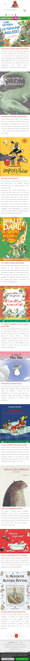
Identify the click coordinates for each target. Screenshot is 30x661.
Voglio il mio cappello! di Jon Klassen (11, 508)
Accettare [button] (22, 659)
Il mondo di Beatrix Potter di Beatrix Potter (13, 612)
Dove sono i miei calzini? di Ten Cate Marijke (14, 555)
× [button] (28, 652)
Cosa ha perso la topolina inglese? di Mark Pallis (14, 49)
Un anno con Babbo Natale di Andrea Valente (14, 445)
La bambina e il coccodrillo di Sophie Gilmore (14, 116)
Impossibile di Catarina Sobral (9, 178)
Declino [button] (8, 659)
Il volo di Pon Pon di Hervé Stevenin (11, 384)
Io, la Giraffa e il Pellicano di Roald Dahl (12, 263)
